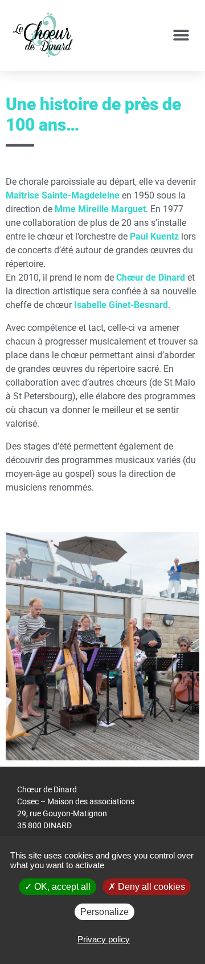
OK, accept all (61, 887)
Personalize (104, 912)
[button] (181, 35)
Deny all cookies (150, 887)
